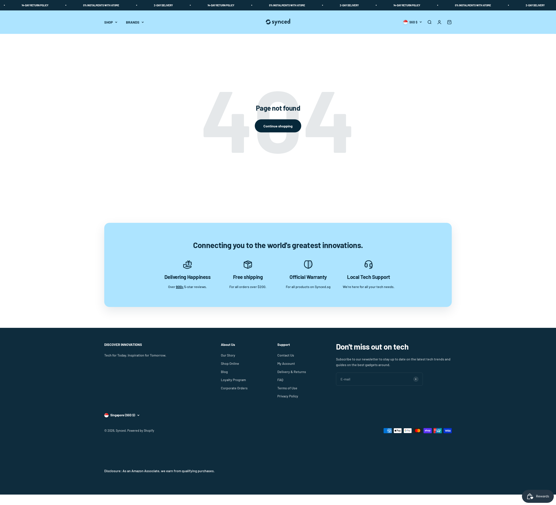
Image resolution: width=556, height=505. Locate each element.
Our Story (228, 355)
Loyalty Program (233, 380)
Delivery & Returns (291, 372)
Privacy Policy (287, 396)
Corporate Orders (234, 388)
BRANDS (132, 22)
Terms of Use (287, 388)
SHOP (108, 22)
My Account (286, 363)
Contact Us (285, 355)
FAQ (280, 380)
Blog (224, 372)
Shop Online (230, 363)
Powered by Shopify (140, 430)
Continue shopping (278, 126)
